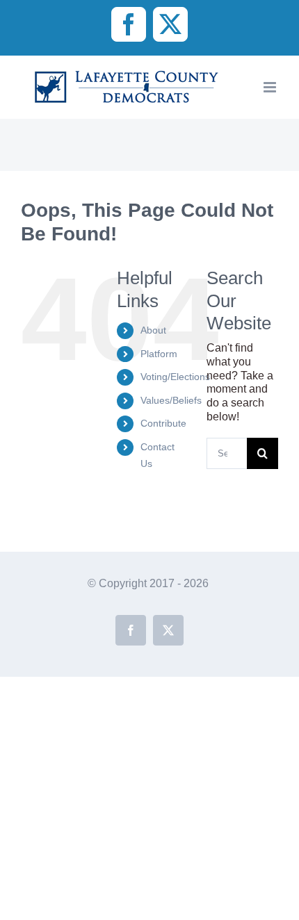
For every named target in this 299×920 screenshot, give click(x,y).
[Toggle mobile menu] (271, 87)
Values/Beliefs (171, 400)
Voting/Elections (175, 376)
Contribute (163, 423)
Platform (158, 353)
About (153, 330)
